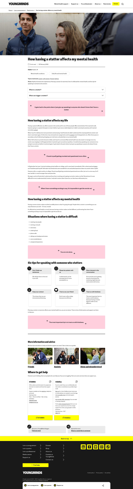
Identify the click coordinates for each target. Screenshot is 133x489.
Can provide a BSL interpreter (62, 399)
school (36, 130)
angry (95, 166)
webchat (44, 391)
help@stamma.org (33, 402)
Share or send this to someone (80, 430)
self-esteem (46, 78)
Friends (31, 366)
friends (52, 78)
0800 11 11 (57, 413)
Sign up (57, 391)
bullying (56, 78)
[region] (66, 358)
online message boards (64, 404)
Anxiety (57, 366)
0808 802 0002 (33, 400)
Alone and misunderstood (91, 366)
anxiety (40, 78)
